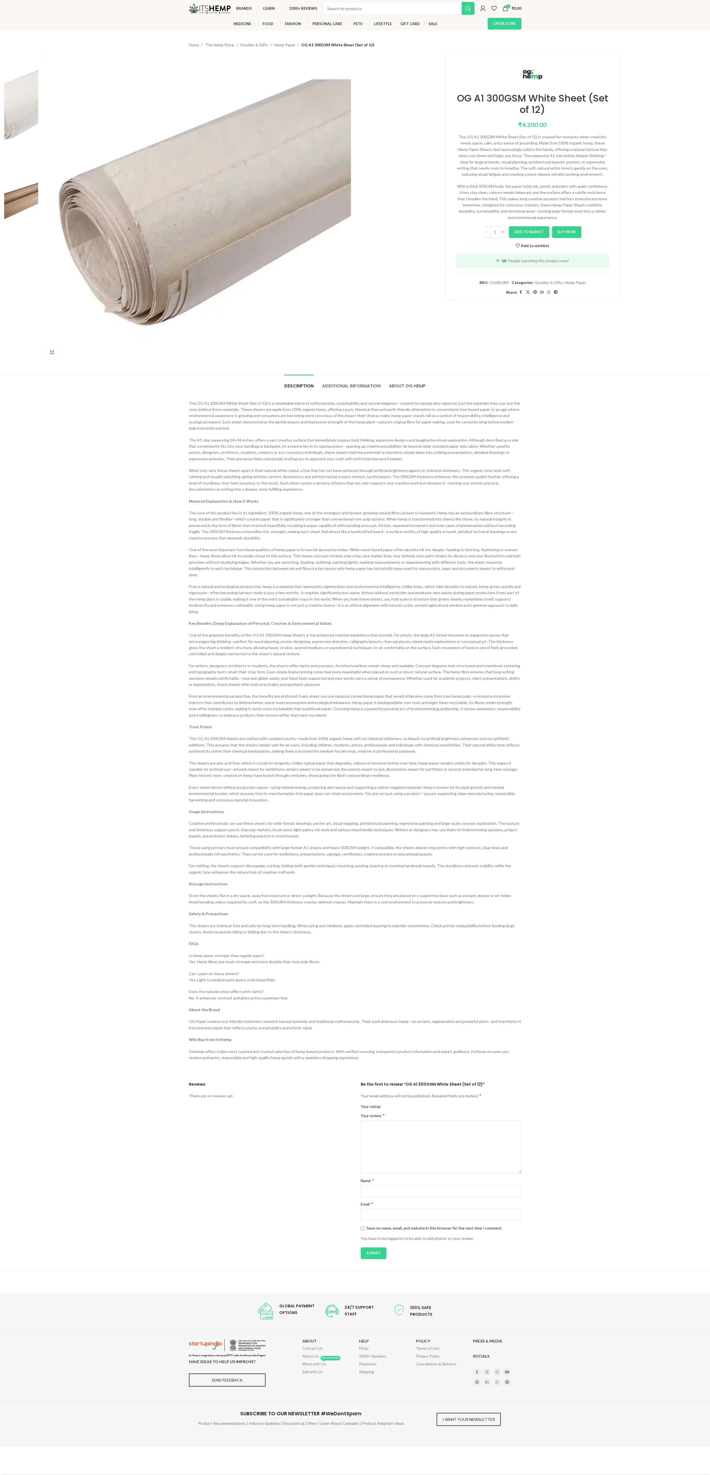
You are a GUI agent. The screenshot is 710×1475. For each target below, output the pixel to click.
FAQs (364, 1348)
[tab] (299, 383)
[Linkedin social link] (542, 292)
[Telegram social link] (555, 292)
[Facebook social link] (521, 292)
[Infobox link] (285, 1311)
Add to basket (529, 232)
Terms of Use (427, 1348)
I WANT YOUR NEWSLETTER (468, 1419)
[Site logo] (210, 8)
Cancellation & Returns (436, 1363)
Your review (373, 1115)
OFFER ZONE (504, 23)
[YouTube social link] (507, 1372)
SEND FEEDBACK (227, 1380)
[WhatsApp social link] (548, 292)
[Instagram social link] (497, 1372)
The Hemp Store (219, 44)
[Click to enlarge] (52, 352)
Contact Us (312, 1348)
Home (194, 44)
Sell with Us (312, 1371)
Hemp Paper (284, 44)
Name (367, 1180)
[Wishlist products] (494, 8)
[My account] (482, 8)
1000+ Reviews (372, 1356)
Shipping (366, 1371)
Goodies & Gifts (254, 44)
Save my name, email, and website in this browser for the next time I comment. (434, 1228)
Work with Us (320, 1363)
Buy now (567, 232)
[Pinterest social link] (535, 292)
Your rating (370, 1106)
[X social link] (527, 292)
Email (367, 1203)
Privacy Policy (428, 1356)
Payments (368, 1363)
